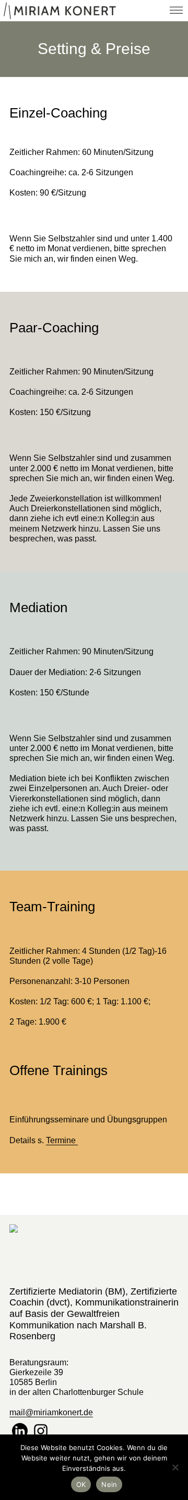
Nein (109, 1484)
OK (81, 1484)
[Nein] (175, 1467)
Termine (62, 1140)
